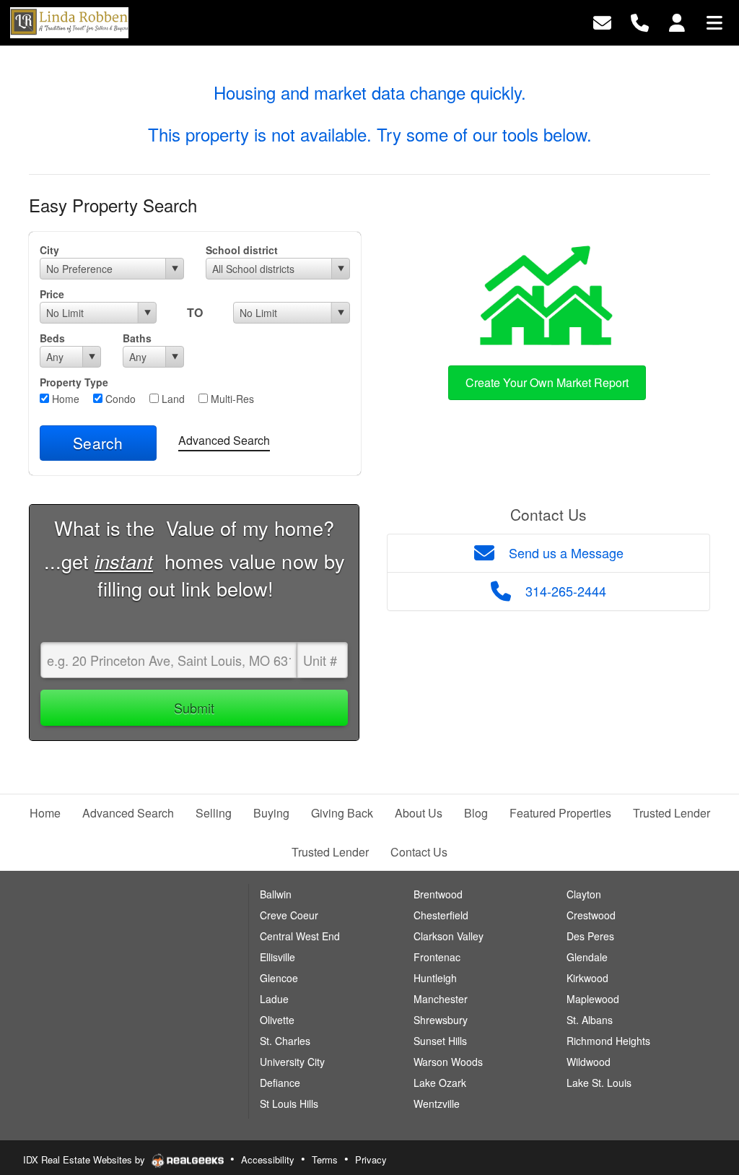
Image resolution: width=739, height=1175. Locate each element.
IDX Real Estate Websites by (85, 1159)
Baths (137, 338)
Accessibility (267, 1159)
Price (52, 294)
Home (64, 398)
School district (242, 250)
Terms (325, 1159)
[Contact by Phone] (640, 21)
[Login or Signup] (677, 21)
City (49, 250)
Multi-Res (231, 398)
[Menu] (714, 21)
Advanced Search (224, 440)
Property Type (74, 382)
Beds (52, 338)
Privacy (371, 1159)
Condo (119, 398)
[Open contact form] (602, 21)
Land (172, 398)
